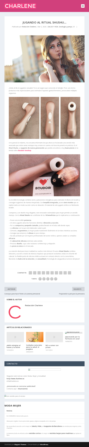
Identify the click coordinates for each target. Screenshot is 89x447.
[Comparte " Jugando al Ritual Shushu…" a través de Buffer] (56, 273)
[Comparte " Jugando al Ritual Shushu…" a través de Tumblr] (43, 273)
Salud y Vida (36, 426)
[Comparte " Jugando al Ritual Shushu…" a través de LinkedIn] (52, 273)
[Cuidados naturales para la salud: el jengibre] (35, 337)
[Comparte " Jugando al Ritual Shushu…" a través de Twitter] (35, 273)
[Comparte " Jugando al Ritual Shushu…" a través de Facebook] (30, 273)
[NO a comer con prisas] (54, 337)
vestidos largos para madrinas (61, 433)
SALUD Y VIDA (53, 27)
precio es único (17, 246)
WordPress (44, 444)
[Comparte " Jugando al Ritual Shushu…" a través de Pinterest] (48, 273)
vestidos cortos (35, 433)
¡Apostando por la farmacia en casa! (72, 338)
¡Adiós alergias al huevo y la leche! (14, 346)
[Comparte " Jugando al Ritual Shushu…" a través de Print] (69, 273)
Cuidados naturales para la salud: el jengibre (34, 347)
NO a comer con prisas (52, 346)
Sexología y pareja (65, 27)
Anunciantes (23, 389)
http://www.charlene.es (15, 379)
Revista (9, 411)
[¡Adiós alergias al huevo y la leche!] (15, 337)
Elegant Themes (20, 444)
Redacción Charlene (29, 27)
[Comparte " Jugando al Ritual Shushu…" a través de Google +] (39, 273)
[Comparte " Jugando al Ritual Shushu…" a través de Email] (65, 273)
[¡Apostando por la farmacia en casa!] (73, 333)
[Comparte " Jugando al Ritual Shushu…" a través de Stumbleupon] (61, 273)
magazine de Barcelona (53, 426)
